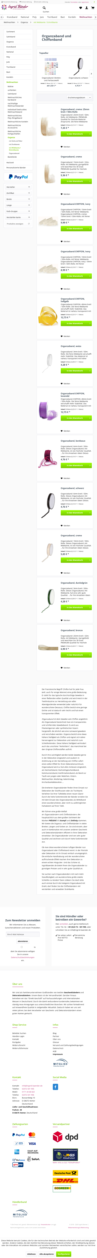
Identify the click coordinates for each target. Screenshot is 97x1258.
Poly (8, 57)
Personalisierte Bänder (16, 167)
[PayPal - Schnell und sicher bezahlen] (18, 176)
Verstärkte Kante (14, 217)
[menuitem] (56, 7)
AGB (54, 1051)
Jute (8, 62)
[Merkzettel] (80, 7)
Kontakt (15, 1039)
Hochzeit (10, 162)
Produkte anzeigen (15, 224)
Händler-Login (18, 1036)
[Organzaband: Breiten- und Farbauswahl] (51, 66)
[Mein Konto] (86, 7)
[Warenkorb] (92, 7)
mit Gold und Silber (15, 141)
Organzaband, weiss (71, 346)
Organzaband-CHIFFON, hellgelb (73, 300)
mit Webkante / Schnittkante (15, 149)
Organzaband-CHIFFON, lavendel (73, 394)
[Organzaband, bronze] (48, 647)
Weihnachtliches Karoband (15, 98)
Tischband (10, 67)
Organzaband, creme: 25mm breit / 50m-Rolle (75, 110)
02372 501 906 (28, 1095)
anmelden (64, 924)
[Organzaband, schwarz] (78, 66)
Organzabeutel (14, 153)
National (10, 52)
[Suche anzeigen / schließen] (44, 7)
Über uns (57, 1039)
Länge (9, 205)
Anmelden (74, 2)
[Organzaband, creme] (48, 174)
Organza (10, 42)
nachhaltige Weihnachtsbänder (16, 104)
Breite (9, 199)
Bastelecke (12, 157)
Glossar (56, 1042)
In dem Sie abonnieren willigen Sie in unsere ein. (23, 954)
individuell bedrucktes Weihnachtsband (17, 110)
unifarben (12, 90)
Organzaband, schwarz (78, 78)
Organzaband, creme (71, 156)
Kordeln (9, 77)
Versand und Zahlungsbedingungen (68, 1045)
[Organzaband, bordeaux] (48, 458)
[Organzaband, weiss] (48, 363)
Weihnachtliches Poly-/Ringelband (15, 116)
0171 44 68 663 (28, 1092)
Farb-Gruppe (12, 211)
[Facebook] (94, 2)
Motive (10, 86)
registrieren (85, 2)
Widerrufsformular (20, 1048)
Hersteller (11, 187)
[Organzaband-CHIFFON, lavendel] (48, 411)
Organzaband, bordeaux (73, 441)
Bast (8, 72)
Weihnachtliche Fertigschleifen (14, 132)
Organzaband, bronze (72, 630)
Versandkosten (46, 1224)
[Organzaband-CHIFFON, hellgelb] (48, 316)
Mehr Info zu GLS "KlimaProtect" (66, 1162)
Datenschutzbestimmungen (22, 957)
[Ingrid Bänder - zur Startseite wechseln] (14, 8)
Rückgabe (16, 1042)
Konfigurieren (64, 1254)
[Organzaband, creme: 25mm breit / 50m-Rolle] (48, 126)
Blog (54, 1033)
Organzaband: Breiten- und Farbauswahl (51, 79)
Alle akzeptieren (47, 1254)
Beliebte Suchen (19, 1033)
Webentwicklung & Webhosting (78, 1227)
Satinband (10, 36)
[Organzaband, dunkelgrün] (48, 600)
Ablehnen (31, 1254)
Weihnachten (12, 82)
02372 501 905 (28, 1089)
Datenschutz (58, 1048)
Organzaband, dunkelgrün (74, 583)
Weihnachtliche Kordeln (18, 121)
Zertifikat (10, 193)
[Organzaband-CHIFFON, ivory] (48, 221)
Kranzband (11, 47)
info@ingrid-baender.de (32, 1086)
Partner (56, 1036)
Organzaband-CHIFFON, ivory (75, 204)
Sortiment (10, 31)
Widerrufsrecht (18, 1045)
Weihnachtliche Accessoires (14, 126)
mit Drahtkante (14, 144)
